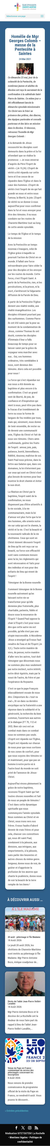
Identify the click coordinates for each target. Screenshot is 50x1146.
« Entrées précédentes (16, 1110)
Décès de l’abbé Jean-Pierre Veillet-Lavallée (24, 1002)
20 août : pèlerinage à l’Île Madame (24, 937)
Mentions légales (19, 1137)
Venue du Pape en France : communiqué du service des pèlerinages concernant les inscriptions (21, 1071)
